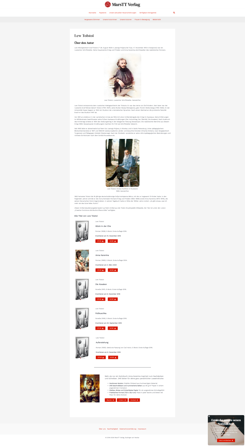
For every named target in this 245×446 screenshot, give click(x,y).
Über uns (102, 429)
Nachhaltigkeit (112, 429)
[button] (174, 12)
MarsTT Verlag (126, 4)
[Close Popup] (209, 416)
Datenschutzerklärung (128, 429)
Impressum (142, 429)
